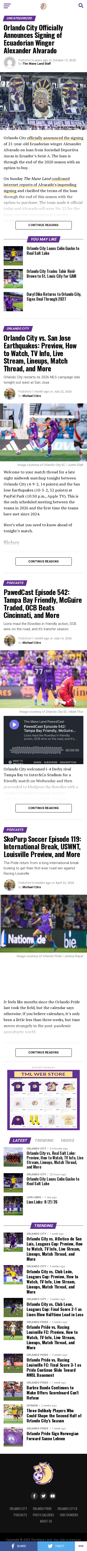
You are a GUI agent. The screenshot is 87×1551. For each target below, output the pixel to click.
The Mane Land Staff (36, 63)
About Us (46, 1521)
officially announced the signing (55, 137)
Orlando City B (67, 1508)
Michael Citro (31, 396)
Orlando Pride (42, 1508)
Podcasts (20, 1515)
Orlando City (18, 1508)
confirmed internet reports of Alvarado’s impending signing (40, 184)
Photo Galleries (43, 1515)
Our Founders (69, 1515)
